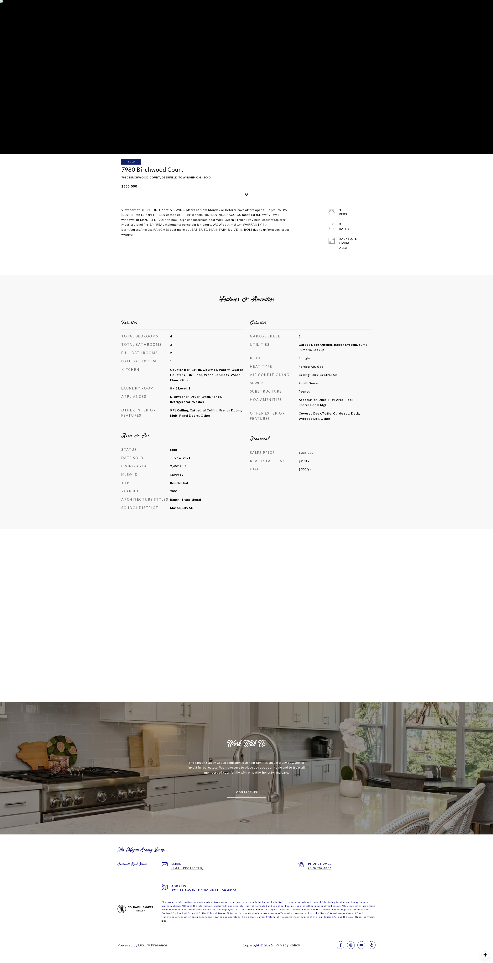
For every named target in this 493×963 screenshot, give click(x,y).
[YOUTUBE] (361, 945)
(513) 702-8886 (319, 868)
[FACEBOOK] (340, 945)
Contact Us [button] (246, 792)
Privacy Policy (288, 945)
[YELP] (372, 945)
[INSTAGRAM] (351, 945)
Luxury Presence (152, 945)
